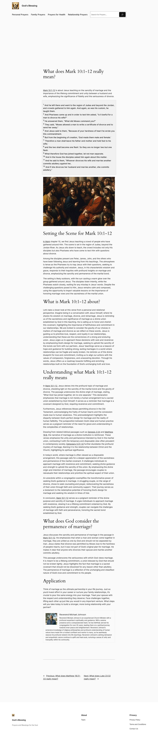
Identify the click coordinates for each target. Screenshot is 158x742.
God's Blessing (29, 5)
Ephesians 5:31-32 (75, 444)
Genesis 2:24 (94, 432)
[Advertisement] (79, 38)
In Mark (46, 241)
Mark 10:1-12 (49, 90)
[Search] (122, 14)
